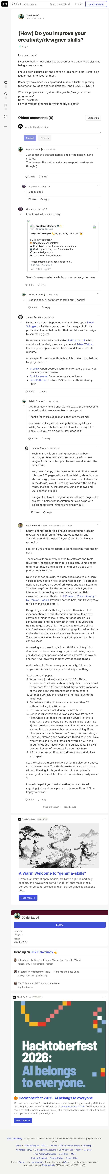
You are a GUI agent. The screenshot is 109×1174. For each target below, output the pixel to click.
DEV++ (44, 1145)
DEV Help (87, 1145)
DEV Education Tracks (70, 1145)
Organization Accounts (45, 1150)
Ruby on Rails (48, 1165)
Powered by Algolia (59, 4)
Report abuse (70, 807)
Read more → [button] (28, 897)
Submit (30, 138)
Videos (54, 1145)
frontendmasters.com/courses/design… (51, 261)
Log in (78, 4)
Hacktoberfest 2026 (73, 1106)
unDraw (34, 368)
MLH (73, 1154)
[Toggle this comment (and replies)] (20, 154)
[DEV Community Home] (4, 4)
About (78, 1150)
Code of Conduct (51, 807)
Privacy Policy (56, 1158)
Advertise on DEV (24, 1150)
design (23, 46)
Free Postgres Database (45, 1154)
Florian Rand (33, 525)
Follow (59, 924)
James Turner (33, 317)
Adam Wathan (85, 344)
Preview (45, 138)
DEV (65, 1162)
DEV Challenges (31, 1145)
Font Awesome (38, 376)
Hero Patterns (38, 380)
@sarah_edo (65, 233)
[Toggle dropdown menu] (98, 148)
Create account (96, 4)
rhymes (33, 186)
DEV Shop (63, 1154)
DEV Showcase (66, 1150)
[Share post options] (6, 126)
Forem (21, 1162)
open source (36, 1162)
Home (18, 1145)
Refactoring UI (76, 340)
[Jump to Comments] (5, 95)
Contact (87, 1150)
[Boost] (5, 116)
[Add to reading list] (5, 106)
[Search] (13, 4)
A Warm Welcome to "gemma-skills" (52, 873)
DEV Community (42, 952)
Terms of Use (72, 1158)
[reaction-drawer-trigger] (5, 84)
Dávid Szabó (32, 15)
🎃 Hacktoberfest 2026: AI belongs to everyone (53, 1098)
